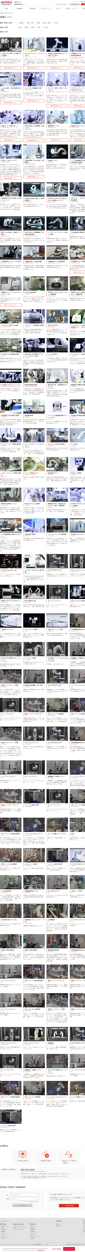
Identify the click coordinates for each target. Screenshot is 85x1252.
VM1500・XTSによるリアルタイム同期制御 (57, 293)
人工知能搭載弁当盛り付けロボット (11, 535)
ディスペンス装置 (30, 658)
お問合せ (3, 1238)
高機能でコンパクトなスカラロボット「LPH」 (11, 293)
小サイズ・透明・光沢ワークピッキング (57, 89)
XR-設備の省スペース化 (9, 919)
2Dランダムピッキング (32, 742)
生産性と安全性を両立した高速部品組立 (34, 199)
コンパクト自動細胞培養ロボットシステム (57, 416)
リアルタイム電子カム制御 (9, 325)
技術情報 (32, 8)
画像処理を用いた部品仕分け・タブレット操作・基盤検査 (57, 504)
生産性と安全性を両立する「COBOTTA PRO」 (57, 54)
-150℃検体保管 (6, 891)
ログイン (75, 4)
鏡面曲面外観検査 (53, 950)
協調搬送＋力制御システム (56, 776)
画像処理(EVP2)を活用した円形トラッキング (11, 199)
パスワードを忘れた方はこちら (30, 1201)
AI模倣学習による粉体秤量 (56, 261)
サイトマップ (47, 1244)
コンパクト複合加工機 (32, 805)
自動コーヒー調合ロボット (9, 126)
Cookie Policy (40, 1250)
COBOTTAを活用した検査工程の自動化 (11, 54)
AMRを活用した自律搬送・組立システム (35, 127)
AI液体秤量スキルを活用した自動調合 (34, 161)
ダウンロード (46, 8)
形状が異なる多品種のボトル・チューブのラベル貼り (34, 355)
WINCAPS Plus (53, 325)
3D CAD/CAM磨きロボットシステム (10, 659)
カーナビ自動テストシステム (57, 833)
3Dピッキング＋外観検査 (56, 714)
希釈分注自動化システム (9, 503)
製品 (6, 8)
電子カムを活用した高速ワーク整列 (11, 233)
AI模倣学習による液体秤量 (33, 261)
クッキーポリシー (26, 1244)
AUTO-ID (3, 1224)
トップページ (76, 1)
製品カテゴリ (4, 1226)
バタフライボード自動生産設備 (11, 444)
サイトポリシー (3, 1244)
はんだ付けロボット (54, 891)
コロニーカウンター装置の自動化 (11, 474)
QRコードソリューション (20, 1228)
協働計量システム (53, 126)
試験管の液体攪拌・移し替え (34, 685)
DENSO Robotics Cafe (9, 570)
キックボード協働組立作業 (33, 88)
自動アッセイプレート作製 (9, 685)
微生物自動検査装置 (31, 385)
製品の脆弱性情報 (37, 1244)
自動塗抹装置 (29, 415)
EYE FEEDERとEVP (55, 570)
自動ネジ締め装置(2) (7, 950)
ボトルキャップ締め (31, 864)
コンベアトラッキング (8, 776)
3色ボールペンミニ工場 (55, 629)
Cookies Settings (56, 1249)
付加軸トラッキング (7, 629)
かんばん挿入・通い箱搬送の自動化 (11, 89)
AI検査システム (53, 160)
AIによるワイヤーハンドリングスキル (34, 54)
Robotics (32, 1224)
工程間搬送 (51, 919)
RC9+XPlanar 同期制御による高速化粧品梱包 (34, 233)
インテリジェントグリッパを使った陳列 (57, 233)
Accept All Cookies (69, 1249)
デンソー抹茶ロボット (32, 473)
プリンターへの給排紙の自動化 (34, 325)
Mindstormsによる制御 (32, 503)
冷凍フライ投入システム (9, 160)
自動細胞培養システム (32, 891)
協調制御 (50, 1043)
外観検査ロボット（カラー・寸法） (34, 920)
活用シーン (3, 1228)
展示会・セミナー (5, 1236)
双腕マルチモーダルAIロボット (11, 600)
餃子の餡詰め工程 (30, 600)
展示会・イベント (71, 8)
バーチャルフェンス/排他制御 (57, 534)
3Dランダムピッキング (32, 1043)
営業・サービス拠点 (33, 1177)
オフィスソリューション (20, 1226)
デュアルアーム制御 (31, 629)
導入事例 (3, 1229)
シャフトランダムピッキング (34, 833)
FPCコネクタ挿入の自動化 (56, 444)
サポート (59, 8)
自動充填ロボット (53, 473)
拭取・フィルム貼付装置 (9, 864)
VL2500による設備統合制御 (10, 354)
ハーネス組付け (53, 354)
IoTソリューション (18, 1229)
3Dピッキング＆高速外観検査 (10, 833)
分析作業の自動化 (30, 534)
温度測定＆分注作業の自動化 (10, 415)
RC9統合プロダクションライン (11, 385)
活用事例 (19, 8)
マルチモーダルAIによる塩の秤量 (34, 571)
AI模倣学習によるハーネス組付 (11, 261)
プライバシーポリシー (15, 1244)
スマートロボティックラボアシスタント (34, 445)
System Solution (18, 1224)
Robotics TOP (3, 13)
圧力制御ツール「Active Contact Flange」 (58, 659)
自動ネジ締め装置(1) (31, 950)
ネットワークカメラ (54, 600)
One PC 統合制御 (30, 292)
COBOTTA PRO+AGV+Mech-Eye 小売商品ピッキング (57, 199)
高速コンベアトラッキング (33, 714)
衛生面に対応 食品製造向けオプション (57, 386)
